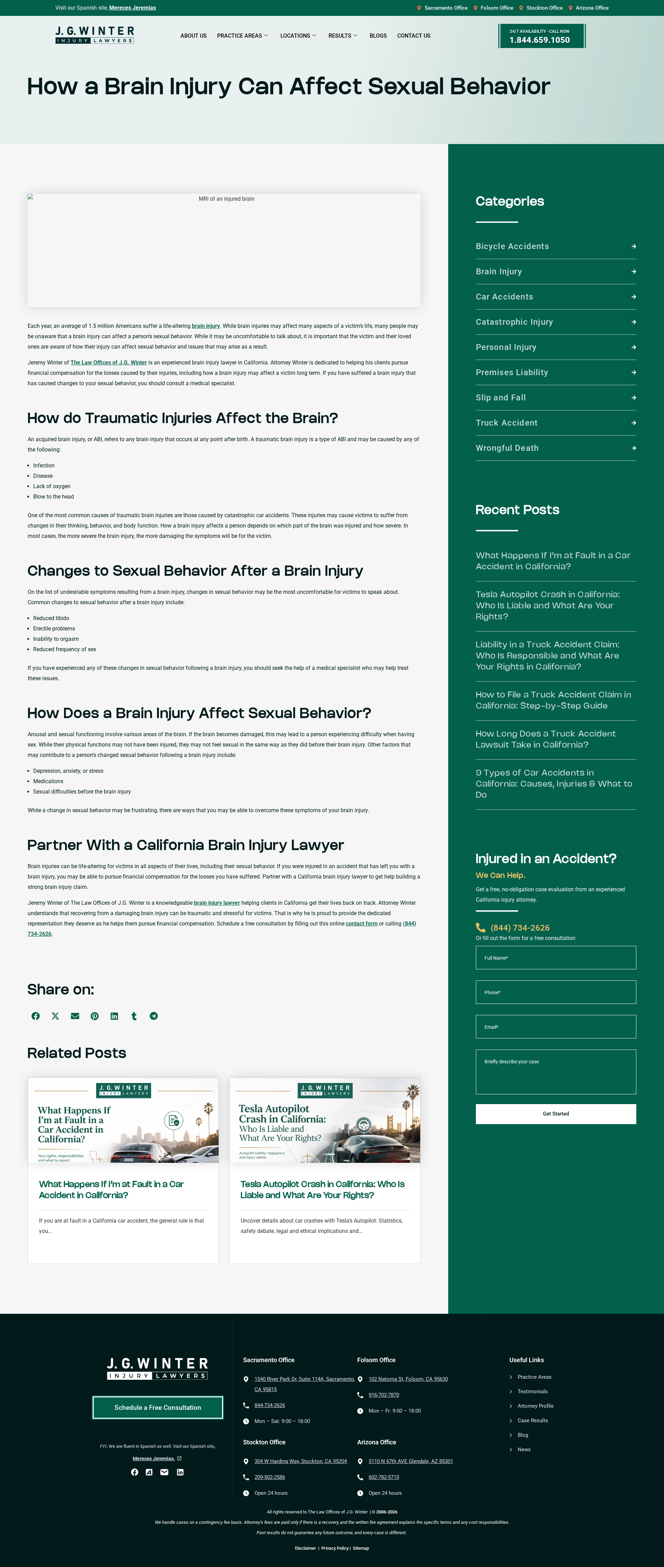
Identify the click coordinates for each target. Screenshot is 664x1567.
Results (340, 35)
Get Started (556, 1114)
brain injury (206, 326)
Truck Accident (507, 423)
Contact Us (414, 35)
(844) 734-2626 (520, 928)
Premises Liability (512, 372)
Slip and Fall (501, 397)
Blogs (378, 35)
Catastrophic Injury (515, 322)
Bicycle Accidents (512, 246)
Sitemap (361, 1548)
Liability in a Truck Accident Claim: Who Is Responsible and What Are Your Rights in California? (548, 656)
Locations (295, 35)
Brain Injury (499, 271)
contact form (362, 923)
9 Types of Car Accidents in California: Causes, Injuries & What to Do (554, 784)
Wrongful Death (507, 448)
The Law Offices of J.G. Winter (109, 362)
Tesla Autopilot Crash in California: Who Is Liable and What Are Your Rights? (548, 606)
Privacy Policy (335, 1548)
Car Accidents (505, 297)
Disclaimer (306, 1548)
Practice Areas (239, 35)
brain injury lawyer (217, 903)
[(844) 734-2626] (481, 927)
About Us (194, 35)
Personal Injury (506, 347)
